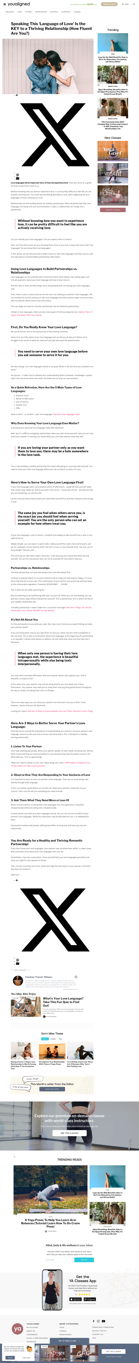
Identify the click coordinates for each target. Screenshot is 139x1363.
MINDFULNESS (66, 1334)
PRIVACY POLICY (99, 1331)
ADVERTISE (31, 1342)
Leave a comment (20, 970)
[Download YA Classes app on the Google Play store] (90, 1299)
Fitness (28, 12)
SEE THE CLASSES (113, 1351)
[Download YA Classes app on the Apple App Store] (75, 1299)
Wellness (10, 12)
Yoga (19, 12)
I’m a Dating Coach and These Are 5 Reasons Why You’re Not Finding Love (80, 1064)
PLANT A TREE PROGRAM (37, 1338)
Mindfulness (41, 12)
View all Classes (113, 210)
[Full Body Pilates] (113, 195)
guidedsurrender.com (70, 989)
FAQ (94, 1338)
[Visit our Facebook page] (93, 1321)
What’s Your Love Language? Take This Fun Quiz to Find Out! (63, 1002)
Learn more (26, 1358)
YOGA (62, 1327)
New (60, 1039)
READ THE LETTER (52, 1089)
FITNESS (63, 1331)
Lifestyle (54, 12)
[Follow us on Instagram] (98, 1321)
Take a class (109, 4)
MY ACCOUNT (32, 1327)
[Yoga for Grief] (113, 151)
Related (45, 1039)
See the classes (69, 1133)
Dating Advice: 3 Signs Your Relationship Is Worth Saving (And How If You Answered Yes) (23, 1065)
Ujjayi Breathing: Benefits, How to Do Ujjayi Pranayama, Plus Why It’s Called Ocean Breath (113, 90)
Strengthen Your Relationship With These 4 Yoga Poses (52, 1063)
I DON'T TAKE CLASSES (114, 1356)
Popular (53, 1039)
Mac (85, 1303)
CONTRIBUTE (32, 1334)
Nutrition (65, 12)
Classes (77, 12)
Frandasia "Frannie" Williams (38, 977)
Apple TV (80, 1303)
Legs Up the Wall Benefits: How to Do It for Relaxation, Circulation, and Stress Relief (113, 58)
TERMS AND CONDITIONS (103, 1327)
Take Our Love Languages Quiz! (66, 414)
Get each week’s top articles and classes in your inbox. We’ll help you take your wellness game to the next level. (69, 1253)
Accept (10, 1358)
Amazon (90, 1303)
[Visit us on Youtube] (103, 1321)
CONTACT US (97, 1334)
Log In (127, 4)
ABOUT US (31, 1331)
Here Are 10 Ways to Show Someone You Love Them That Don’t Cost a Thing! (60, 711)
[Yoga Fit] (113, 173)
